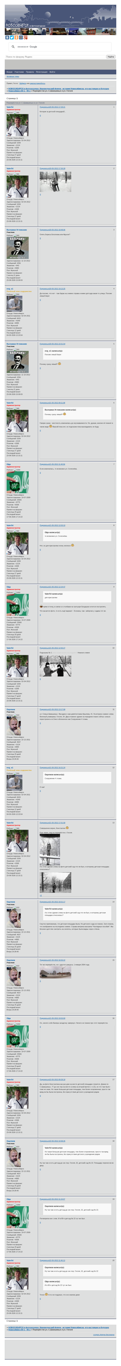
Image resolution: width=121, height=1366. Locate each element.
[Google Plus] (25, 37)
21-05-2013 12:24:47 (57, 587)
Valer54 (10, 107)
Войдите (23, 83)
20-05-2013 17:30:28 (57, 168)
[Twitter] (12, 37)
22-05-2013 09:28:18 (57, 1079)
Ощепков (11, 709)
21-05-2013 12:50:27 (57, 648)
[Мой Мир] (21, 37)
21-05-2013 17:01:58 (57, 823)
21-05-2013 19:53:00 (57, 1018)
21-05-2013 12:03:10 (57, 525)
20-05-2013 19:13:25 (57, 289)
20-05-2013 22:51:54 (57, 344)
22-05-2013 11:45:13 (57, 1260)
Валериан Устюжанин (17, 230)
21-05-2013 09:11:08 (57, 403)
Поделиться (44, 107)
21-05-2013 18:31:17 (57, 902)
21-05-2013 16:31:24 (57, 767)
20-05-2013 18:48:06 (57, 230)
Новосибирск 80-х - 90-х (19, 91)
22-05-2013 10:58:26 (57, 1141)
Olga (9, 464)
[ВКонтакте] (7, 37)
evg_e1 (10, 289)
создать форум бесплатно (103, 1335)
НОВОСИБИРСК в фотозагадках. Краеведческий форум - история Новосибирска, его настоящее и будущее (58, 89)
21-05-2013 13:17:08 (57, 709)
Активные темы (13, 76)
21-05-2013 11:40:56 (57, 464)
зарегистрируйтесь (37, 83)
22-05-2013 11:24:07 (57, 1199)
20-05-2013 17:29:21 (57, 107)
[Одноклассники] (16, 37)
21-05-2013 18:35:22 (57, 960)
